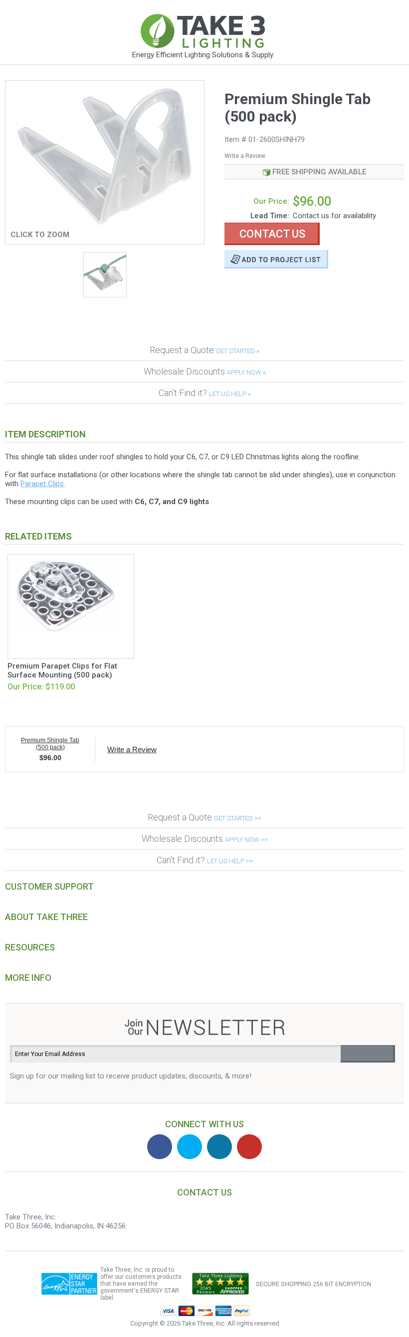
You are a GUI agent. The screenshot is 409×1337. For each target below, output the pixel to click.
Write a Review (244, 155)
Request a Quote (204, 350)
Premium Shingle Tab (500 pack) (50, 744)
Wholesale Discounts (205, 371)
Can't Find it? (205, 393)
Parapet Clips (42, 483)
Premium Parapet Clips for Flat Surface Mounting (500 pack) (62, 670)
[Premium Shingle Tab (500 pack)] (105, 223)
